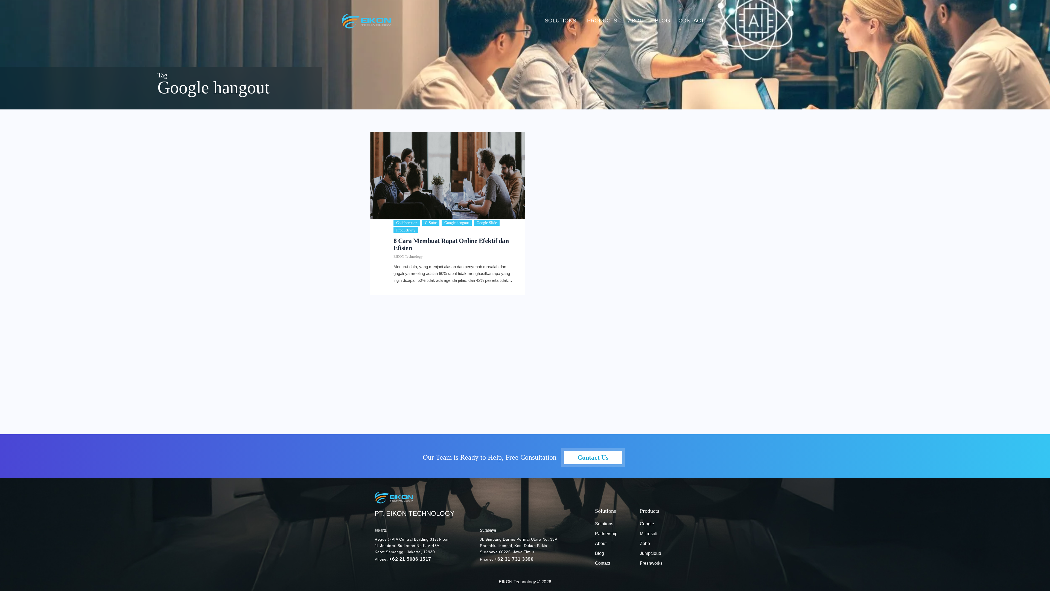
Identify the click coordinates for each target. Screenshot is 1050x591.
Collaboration (406, 223)
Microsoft (648, 533)
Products (602, 21)
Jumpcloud (650, 553)
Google (647, 524)
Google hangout (456, 223)
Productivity (405, 230)
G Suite (431, 223)
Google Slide (487, 223)
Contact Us (593, 457)
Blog (599, 553)
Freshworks (651, 563)
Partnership (606, 533)
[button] (562, 20)
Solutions (560, 21)
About (637, 21)
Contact (691, 21)
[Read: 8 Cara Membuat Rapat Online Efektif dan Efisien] (447, 175)
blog (662, 21)
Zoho (645, 543)
